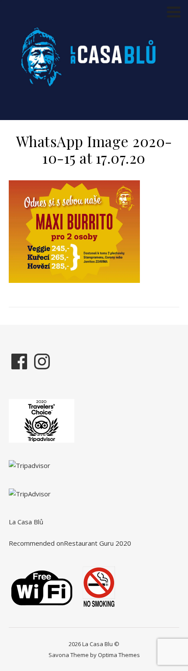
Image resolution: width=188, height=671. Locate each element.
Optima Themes (119, 655)
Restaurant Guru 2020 (97, 543)
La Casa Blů (26, 521)
